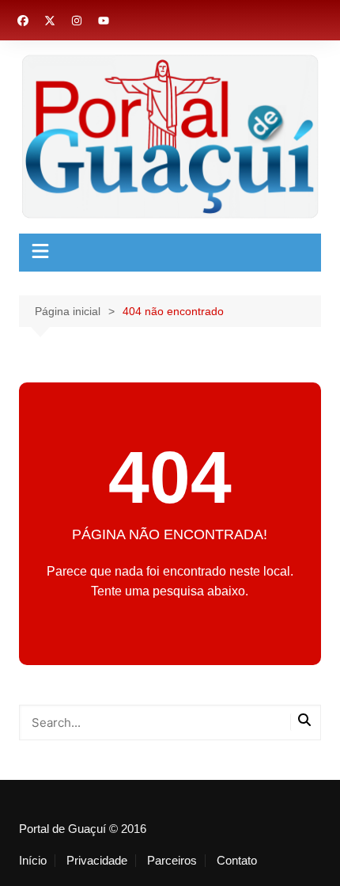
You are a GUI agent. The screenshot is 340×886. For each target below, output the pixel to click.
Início (33, 860)
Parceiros (172, 860)
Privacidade (96, 860)
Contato (237, 860)
